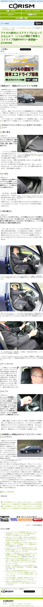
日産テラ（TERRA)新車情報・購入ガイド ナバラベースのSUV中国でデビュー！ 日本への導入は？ (21, 582)
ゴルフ (10, 53)
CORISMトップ (6, 28)
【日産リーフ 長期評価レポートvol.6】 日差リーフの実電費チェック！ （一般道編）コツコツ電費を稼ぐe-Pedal (21, 544)
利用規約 (12, 603)
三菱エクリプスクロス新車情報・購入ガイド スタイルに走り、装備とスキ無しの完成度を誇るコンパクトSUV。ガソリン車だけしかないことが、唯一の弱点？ (21, 560)
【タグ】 (2, 51)
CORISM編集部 (37, 525)
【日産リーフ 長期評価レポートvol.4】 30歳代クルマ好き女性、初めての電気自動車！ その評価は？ (21, 566)
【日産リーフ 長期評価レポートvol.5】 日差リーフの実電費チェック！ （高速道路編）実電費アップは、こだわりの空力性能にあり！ (21, 555)
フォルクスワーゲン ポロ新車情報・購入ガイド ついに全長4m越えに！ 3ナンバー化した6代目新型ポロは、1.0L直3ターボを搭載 (22, 533)
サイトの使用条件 (19, 603)
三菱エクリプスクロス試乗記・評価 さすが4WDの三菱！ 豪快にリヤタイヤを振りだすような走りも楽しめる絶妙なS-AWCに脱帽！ (21, 539)
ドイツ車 (14, 53)
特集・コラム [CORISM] (18, 28)
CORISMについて (6, 603)
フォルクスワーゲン (23, 53)
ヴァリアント (3, 53)
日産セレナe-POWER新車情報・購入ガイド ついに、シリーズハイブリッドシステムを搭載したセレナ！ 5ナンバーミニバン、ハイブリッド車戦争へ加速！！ (21, 572)
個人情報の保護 (27, 603)
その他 (28, 28)
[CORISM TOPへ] (21, 6)
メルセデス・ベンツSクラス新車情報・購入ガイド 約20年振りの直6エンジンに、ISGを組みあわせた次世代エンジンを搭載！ (21, 549)
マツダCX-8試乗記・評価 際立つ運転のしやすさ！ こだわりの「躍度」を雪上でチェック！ (21, 578)
